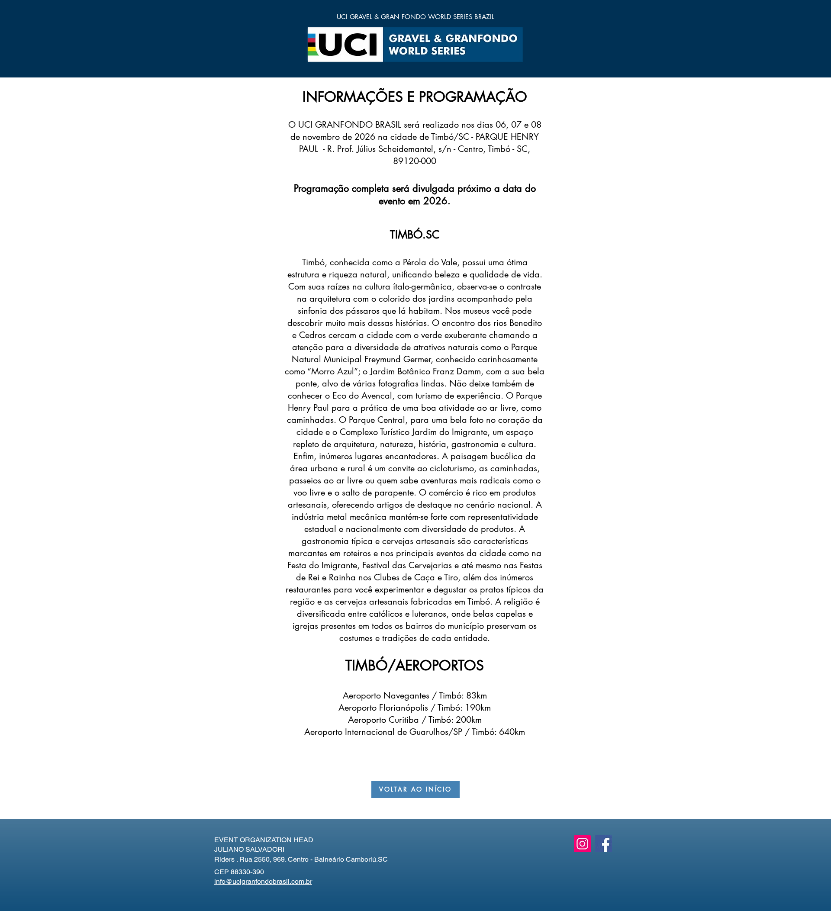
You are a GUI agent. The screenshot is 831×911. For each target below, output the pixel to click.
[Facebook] (603, 843)
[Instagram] (582, 843)
